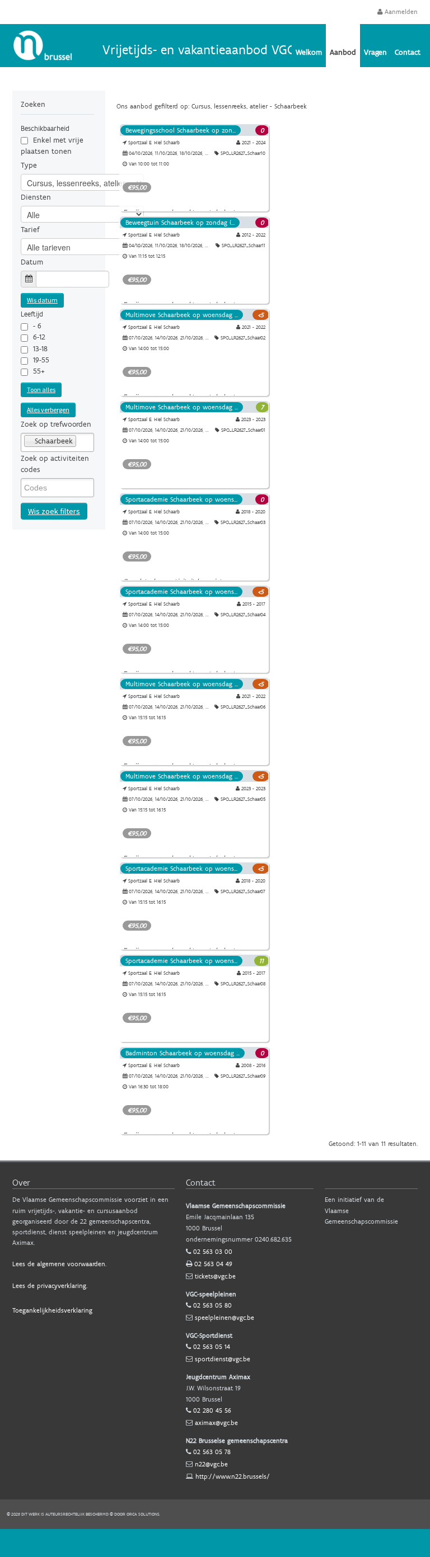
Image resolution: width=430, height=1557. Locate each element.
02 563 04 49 (213, 1264)
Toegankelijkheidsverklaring (52, 1310)
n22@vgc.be (211, 1464)
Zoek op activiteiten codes (55, 464)
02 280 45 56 (212, 1410)
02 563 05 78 (212, 1452)
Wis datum (42, 300)
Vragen (375, 52)
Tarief (30, 229)
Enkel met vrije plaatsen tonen (52, 145)
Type (29, 165)
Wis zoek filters (54, 511)
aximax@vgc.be (216, 1423)
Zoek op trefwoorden (56, 424)
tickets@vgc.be (215, 1276)
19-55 (41, 360)
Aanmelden (400, 12)
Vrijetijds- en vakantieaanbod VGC (198, 49)
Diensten (36, 197)
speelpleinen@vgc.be (224, 1318)
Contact (407, 52)
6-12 (39, 337)
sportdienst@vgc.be (222, 1359)
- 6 (37, 326)
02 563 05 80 (212, 1305)
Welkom (309, 52)
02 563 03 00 (212, 1252)
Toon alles (41, 389)
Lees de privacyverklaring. (49, 1286)
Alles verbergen (48, 409)
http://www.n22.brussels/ (232, 1476)
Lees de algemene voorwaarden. (59, 1264)
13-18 (40, 348)
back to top (215, 1543)
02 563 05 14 (211, 1347)
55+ (39, 371)
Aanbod (343, 52)
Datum (32, 262)
